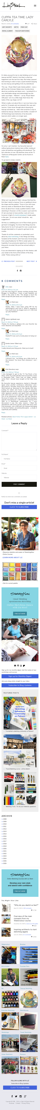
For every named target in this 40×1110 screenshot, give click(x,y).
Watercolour (6, 944)
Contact (18, 1103)
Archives (11, 1103)
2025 (4, 861)
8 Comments (15, 24)
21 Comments (27, 935)
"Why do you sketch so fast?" (26, 905)
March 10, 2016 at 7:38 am (10, 372)
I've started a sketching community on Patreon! (19, 731)
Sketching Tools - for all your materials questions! (20, 807)
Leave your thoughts (32, 924)
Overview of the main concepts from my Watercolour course (23, 918)
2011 (4, 826)
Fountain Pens (24, 966)
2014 (4, 834)
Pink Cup (24, 27)
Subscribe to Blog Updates (20, 685)
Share (35, 24)
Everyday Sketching (8, 1010)
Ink (2, 988)
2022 (4, 853)
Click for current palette (10, 583)
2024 (4, 858)
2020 (4, 848)
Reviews (23, 1054)
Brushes (22, 944)
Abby (7, 287)
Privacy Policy (26, 1103)
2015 (4, 836)
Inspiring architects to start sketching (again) (25, 930)
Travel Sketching (25, 1032)
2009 (4, 821)
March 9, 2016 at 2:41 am (10, 290)
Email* (3, 464)
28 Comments (27, 908)
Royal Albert (7, 31)
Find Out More (20, 614)
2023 (4, 856)
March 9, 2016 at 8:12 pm (14, 305)
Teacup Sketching (22, 31)
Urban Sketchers (7, 1054)
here (7, 157)
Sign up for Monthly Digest (20, 676)
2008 (4, 819)
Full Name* (5, 454)
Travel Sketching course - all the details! (17, 769)
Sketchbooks (24, 1010)
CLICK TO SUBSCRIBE (19, 507)
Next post (31, 261)
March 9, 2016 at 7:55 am (10, 322)
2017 (4, 841)
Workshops (5, 1032)
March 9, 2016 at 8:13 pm (14, 334)
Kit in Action (5, 966)
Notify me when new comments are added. (14, 497)
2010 (4, 824)
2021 (4, 851)
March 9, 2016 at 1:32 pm (10, 346)
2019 (4, 846)
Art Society (7, 27)
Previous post (9, 261)
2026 (4, 863)
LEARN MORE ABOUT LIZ (12, 557)
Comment (5, 431)
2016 (4, 839)
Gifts (16, 27)
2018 (4, 843)
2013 (4, 831)
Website (4, 473)
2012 (4, 829)
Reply (3, 299)
